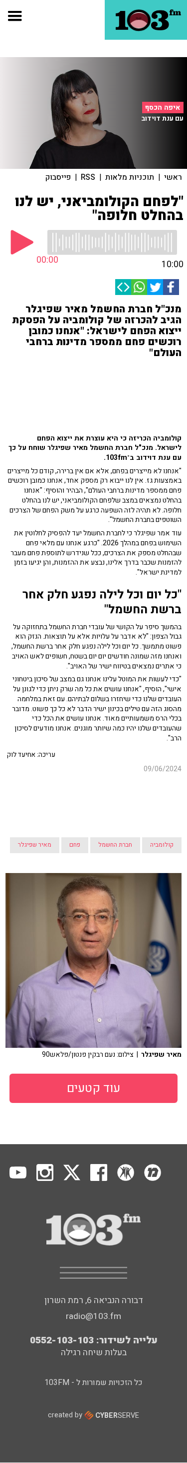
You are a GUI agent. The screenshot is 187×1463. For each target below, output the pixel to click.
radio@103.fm (93, 1316)
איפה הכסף (163, 107)
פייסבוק (58, 177)
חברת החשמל (115, 844)
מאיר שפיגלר (34, 844)
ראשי (173, 177)
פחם (74, 844)
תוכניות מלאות (129, 177)
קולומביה (162, 844)
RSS (88, 177)
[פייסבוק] (171, 287)
